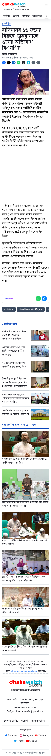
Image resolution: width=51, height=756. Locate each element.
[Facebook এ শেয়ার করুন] (4, 62)
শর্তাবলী (24, 721)
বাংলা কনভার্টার (38, 721)
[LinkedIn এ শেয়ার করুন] (14, 62)
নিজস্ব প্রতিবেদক (9, 54)
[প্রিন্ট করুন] (28, 62)
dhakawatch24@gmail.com (24, 671)
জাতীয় (16, 16)
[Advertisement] (25, 175)
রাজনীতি (26, 16)
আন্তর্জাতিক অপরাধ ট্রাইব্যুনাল (30, 309)
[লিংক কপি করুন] (23, 62)
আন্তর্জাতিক (37, 16)
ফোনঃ (25, 707)
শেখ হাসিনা (8, 309)
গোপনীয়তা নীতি (11, 721)
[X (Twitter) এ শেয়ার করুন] (9, 62)
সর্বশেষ (7, 16)
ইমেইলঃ (25, 711)
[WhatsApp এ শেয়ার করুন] (19, 62)
